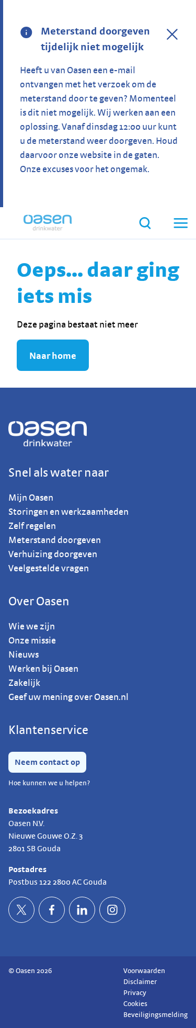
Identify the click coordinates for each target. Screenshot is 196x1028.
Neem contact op (47, 762)
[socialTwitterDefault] (21, 910)
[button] (180, 223)
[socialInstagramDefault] (112, 910)
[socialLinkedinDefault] (82, 910)
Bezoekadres (33, 811)
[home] (47, 222)
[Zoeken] (145, 223)
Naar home (52, 355)
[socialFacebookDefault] (52, 910)
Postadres (27, 869)
